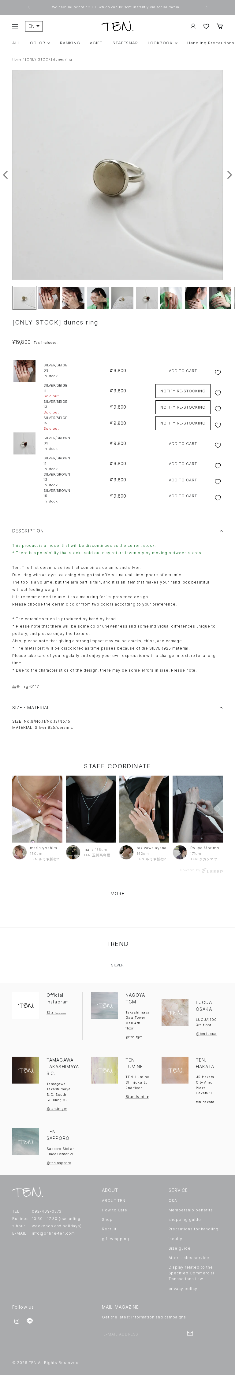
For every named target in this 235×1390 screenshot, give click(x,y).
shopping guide (185, 1219)
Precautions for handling (193, 1229)
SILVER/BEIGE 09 (55, 370)
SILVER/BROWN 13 (56, 479)
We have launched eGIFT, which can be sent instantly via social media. (117, 7)
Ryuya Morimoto (206, 848)
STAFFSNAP (125, 43)
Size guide (180, 1248)
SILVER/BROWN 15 (56, 495)
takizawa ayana (151, 848)
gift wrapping (115, 1238)
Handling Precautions (211, 43)
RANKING (70, 43)
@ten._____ (56, 1012)
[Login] (193, 26)
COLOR (37, 43)
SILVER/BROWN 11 (56, 463)
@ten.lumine (137, 1096)
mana (89, 849)
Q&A (173, 1200)
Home (16, 59)
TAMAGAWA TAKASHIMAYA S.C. (63, 1066)
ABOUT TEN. (114, 1200)
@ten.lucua (206, 1034)
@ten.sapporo (59, 1163)
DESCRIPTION (28, 530)
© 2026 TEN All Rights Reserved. (46, 1362)
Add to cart (183, 371)
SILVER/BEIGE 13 (55, 406)
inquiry (176, 1238)
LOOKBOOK (160, 43)
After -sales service (189, 1257)
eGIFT (96, 43)
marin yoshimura (46, 848)
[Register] (190, 1333)
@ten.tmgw (57, 1108)
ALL (16, 43)
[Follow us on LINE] (29, 1321)
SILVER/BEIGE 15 (55, 423)
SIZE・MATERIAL (31, 707)
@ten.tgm (134, 1037)
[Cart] (220, 26)
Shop (107, 1219)
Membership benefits (191, 1210)
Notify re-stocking (183, 391)
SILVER (117, 965)
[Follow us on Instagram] (16, 1321)
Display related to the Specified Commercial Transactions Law (191, 1273)
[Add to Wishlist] (218, 372)
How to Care (114, 1210)
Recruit (109, 1229)
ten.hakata (205, 1102)
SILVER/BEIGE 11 (55, 390)
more (117, 893)
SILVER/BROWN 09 (56, 443)
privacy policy (183, 1288)
